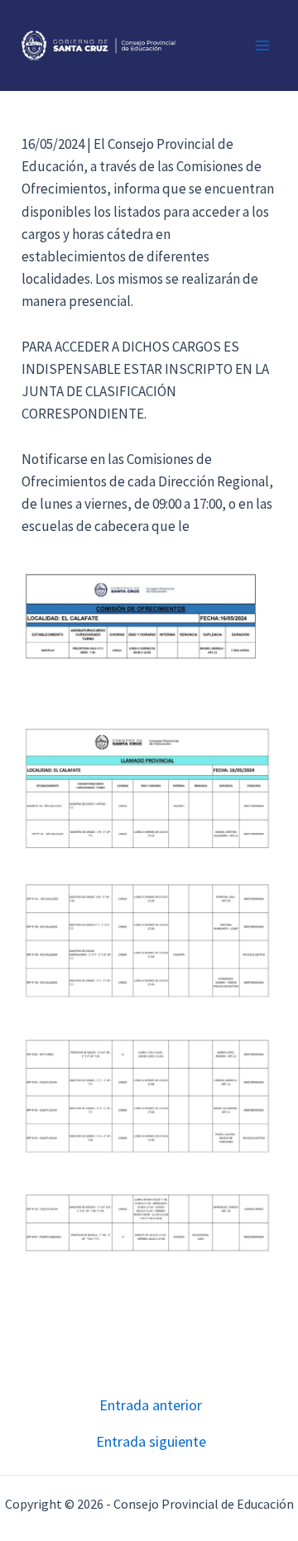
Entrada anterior (150, 1405)
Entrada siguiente (151, 1441)
